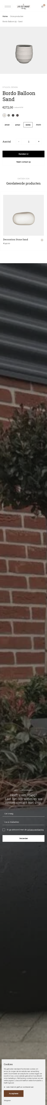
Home (5, 16)
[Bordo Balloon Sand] (4, 115)
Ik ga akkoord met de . (25, 830)
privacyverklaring (35, 830)
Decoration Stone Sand (15, 239)
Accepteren (13, 1094)
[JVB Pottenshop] (23, 6)
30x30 (7, 125)
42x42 (17, 125)
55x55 (28, 125)
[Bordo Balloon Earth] (13, 115)
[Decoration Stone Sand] (23, 215)
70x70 (38, 125)
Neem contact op (23, 162)
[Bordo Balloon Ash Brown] (17, 115)
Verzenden (23, 838)
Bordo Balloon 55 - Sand (12, 21)
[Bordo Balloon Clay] (9, 115)
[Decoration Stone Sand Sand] (42, 240)
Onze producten (16, 16)
